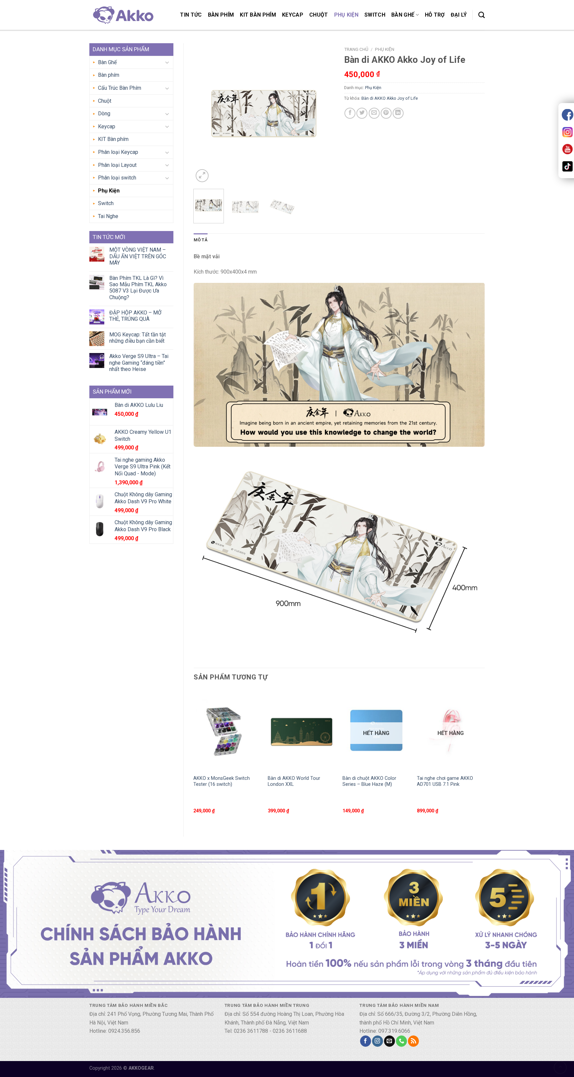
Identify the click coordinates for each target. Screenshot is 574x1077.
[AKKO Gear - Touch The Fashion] (122, 15)
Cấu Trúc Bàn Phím (119, 88)
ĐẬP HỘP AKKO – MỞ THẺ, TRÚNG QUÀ (135, 315)
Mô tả (201, 239)
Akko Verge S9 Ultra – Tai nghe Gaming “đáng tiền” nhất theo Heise (138, 362)
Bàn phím (221, 15)
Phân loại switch (117, 178)
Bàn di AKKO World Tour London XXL (294, 781)
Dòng (104, 113)
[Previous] (205, 113)
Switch (374, 15)
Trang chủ (356, 49)
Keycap (292, 15)
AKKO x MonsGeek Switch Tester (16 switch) (221, 781)
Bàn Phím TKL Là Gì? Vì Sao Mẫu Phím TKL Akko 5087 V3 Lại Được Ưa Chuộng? (138, 287)
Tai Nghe (108, 216)
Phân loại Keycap (118, 152)
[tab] (201, 240)
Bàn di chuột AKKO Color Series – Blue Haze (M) (369, 781)
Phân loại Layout (117, 165)
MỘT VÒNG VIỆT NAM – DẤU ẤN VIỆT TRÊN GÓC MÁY (137, 256)
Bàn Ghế (402, 15)
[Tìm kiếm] (481, 15)
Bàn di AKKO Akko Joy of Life (389, 98)
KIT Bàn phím (258, 15)
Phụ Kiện (346, 15)
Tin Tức (191, 15)
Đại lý (459, 15)
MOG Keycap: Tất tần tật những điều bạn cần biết (137, 337)
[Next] (323, 113)
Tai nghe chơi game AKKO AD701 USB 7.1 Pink (445, 781)
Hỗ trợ (435, 15)
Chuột (318, 15)
